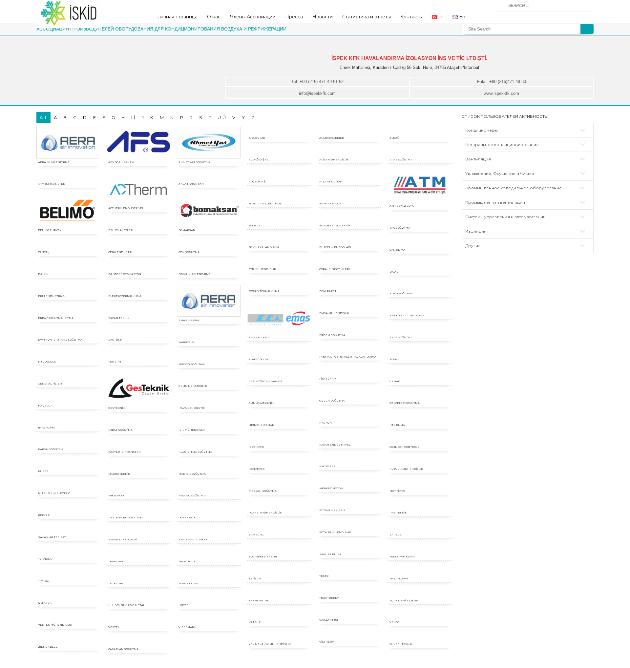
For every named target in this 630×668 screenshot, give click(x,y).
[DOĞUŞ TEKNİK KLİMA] (279, 283)
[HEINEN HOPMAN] (279, 417)
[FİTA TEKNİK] (349, 371)
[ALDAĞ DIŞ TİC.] (279, 152)
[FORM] (420, 352)
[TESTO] (349, 568)
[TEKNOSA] (68, 551)
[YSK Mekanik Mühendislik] (279, 636)
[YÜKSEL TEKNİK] (420, 636)
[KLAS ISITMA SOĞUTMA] (209, 444)
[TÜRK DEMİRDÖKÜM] (420, 593)
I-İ (133, 117)
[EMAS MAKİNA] (209, 301)
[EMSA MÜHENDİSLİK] (349, 305)
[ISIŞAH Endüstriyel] (349, 437)
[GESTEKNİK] (138, 388)
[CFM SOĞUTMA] (209, 244)
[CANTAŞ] (68, 244)
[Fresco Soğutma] (209, 357)
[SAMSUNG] (279, 527)
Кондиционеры (481, 130)
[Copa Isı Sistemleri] (349, 261)
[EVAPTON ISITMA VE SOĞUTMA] (68, 332)
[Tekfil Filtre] (279, 593)
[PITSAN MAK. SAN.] (349, 503)
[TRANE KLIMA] (209, 576)
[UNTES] (209, 597)
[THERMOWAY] (420, 571)
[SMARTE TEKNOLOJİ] (138, 532)
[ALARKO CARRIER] (349, 130)
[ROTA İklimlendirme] (349, 525)
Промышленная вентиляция (495, 202)
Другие (473, 245)
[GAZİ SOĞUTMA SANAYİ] (279, 374)
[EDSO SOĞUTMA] (420, 286)
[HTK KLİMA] (420, 417)
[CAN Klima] (420, 242)
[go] (501, 5)
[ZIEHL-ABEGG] (68, 639)
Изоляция (476, 231)
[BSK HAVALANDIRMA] (279, 239)
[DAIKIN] (68, 266)
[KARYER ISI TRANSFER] (138, 444)
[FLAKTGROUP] (279, 352)
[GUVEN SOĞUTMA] (349, 393)
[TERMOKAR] (209, 554)
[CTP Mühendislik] (279, 261)
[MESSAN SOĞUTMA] (279, 483)
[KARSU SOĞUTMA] (68, 442)
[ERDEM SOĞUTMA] (349, 327)
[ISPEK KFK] (279, 439)
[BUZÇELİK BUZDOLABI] (349, 239)
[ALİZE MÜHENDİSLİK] (349, 152)
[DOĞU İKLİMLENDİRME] (209, 266)
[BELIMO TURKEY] (68, 210)
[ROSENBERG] (209, 510)
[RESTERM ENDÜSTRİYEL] (138, 510)
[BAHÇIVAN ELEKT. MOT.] (279, 196)
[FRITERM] (138, 354)
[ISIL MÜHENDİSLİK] (209, 422)
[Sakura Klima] (349, 547)
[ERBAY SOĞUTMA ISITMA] (68, 310)
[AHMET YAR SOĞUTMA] (209, 142)
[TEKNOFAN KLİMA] (420, 549)
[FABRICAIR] (209, 335)
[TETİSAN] (279, 571)
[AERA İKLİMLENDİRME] (68, 142)
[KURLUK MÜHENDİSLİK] (420, 461)
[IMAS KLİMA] (68, 420)
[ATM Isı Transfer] (68, 176)
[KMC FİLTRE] (349, 459)
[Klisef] (68, 464)
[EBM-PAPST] (349, 283)
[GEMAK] (420, 374)
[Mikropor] (138, 488)
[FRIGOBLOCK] (68, 354)
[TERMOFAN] (138, 554)
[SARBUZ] (420, 527)
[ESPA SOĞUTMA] (420, 330)
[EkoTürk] (138, 332)
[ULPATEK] (68, 595)
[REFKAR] (68, 507)
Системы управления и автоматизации (505, 216)
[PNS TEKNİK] (420, 505)
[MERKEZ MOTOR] (349, 481)
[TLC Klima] (138, 576)
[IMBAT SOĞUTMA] (138, 422)
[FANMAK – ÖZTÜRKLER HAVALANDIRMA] (349, 349)
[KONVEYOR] (279, 461)
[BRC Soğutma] (420, 220)
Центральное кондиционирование (502, 144)
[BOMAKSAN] (209, 210)
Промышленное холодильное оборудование (513, 187)
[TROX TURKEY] (349, 590)
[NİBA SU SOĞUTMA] (209, 488)
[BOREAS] (279, 218)
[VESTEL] (138, 619)
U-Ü (222, 117)
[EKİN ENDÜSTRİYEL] (68, 288)
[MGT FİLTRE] (420, 483)
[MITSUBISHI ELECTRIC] (68, 486)
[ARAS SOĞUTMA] (420, 152)
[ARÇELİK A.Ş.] (279, 174)
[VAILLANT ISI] (349, 612)
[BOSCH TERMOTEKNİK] (349, 218)
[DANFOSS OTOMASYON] (138, 266)
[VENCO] (420, 614)
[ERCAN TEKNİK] (138, 310)
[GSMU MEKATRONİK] (209, 378)
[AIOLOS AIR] (279, 130)
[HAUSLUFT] (68, 398)
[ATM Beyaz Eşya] (420, 186)
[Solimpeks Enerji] (279, 549)
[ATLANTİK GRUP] (349, 174)
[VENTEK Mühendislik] (68, 617)
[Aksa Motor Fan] (209, 176)
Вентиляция (478, 159)
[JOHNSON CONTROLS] (420, 439)
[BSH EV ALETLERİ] (138, 222)
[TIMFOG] (68, 573)
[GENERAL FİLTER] (68, 376)
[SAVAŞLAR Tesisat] (68, 529)
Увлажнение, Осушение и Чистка (499, 173)
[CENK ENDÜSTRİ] (138, 244)
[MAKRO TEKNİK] (138, 466)
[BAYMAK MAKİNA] (349, 196)
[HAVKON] (349, 415)
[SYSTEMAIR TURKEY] (209, 532)
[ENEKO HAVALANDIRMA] (420, 308)
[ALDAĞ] (420, 130)
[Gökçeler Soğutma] (420, 395)
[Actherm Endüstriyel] (138, 188)
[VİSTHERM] (349, 634)
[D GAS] (420, 264)
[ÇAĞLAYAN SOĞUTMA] (138, 641)
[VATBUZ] (279, 614)
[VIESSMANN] (209, 619)
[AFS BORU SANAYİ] (138, 142)
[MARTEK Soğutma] (209, 466)
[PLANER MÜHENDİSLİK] (279, 505)
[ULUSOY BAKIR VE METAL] (138, 597)
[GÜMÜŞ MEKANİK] (279, 395)
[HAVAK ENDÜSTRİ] (209, 400)
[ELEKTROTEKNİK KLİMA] (138, 288)
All (43, 117)
